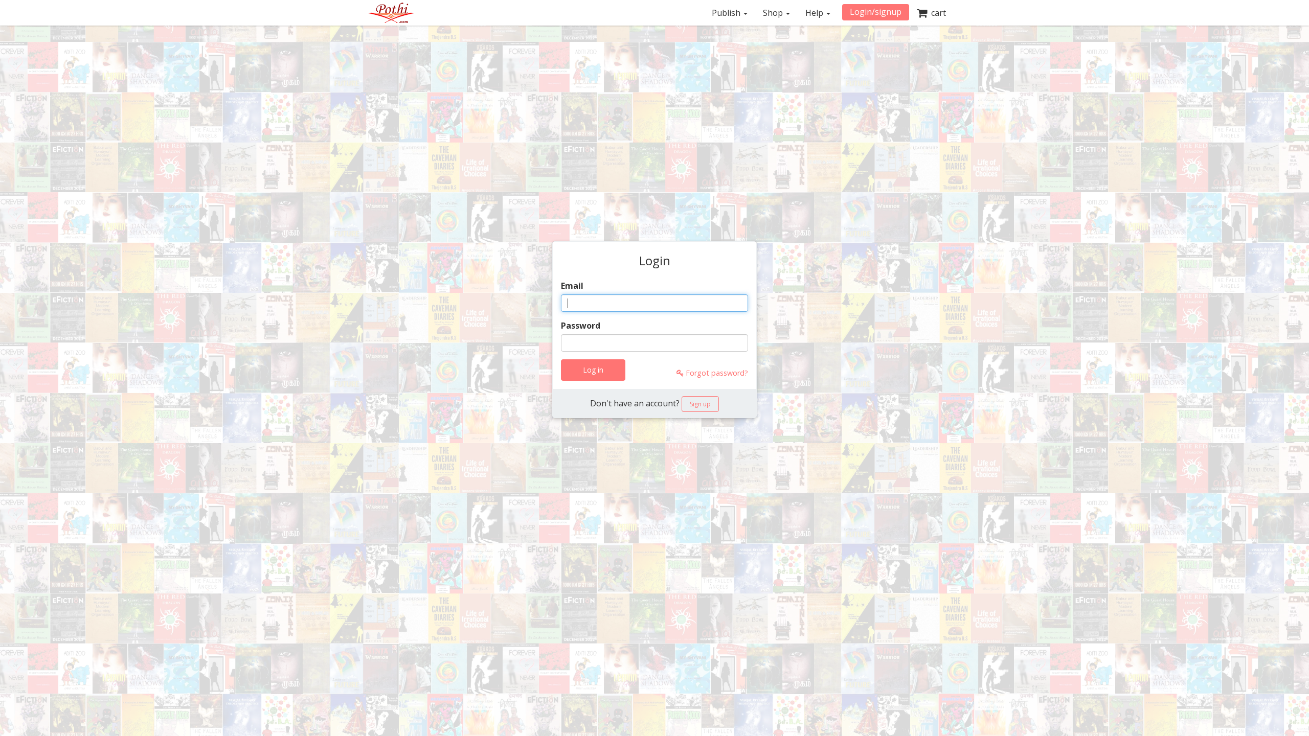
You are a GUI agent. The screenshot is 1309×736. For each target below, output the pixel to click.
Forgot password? (716, 373)
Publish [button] (727, 12)
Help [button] (815, 12)
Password (580, 325)
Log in (593, 370)
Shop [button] (774, 12)
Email (572, 285)
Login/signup (875, 11)
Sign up (700, 404)
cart (936, 12)
